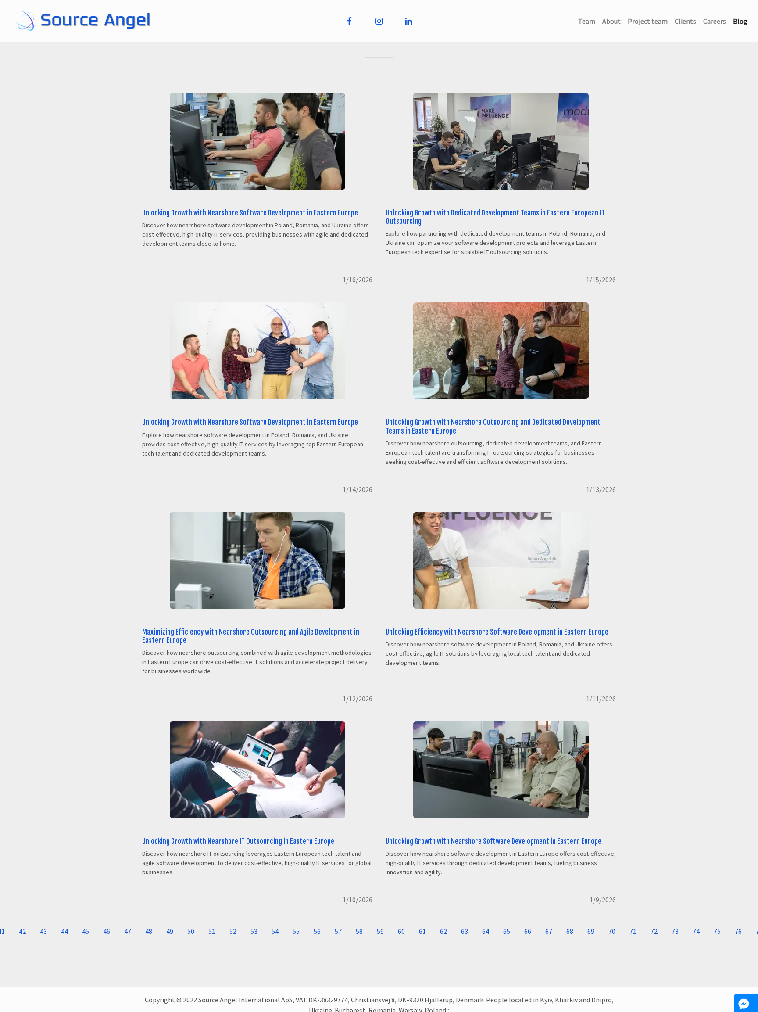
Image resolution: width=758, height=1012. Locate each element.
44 (64, 931)
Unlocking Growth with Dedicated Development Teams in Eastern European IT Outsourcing (495, 217)
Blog (742, 20)
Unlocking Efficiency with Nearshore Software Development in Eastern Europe (497, 632)
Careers (716, 20)
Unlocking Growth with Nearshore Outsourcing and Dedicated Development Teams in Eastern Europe (493, 426)
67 (548, 931)
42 (22, 931)
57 (338, 931)
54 (275, 931)
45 (85, 931)
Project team (649, 20)
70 (611, 931)
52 (232, 931)
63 (464, 931)
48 (148, 931)
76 (738, 931)
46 (106, 931)
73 (675, 931)
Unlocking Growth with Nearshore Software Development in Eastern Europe (250, 212)
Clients (687, 20)
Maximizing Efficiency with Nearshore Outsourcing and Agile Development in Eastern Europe (250, 636)
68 (569, 931)
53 (253, 931)
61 (422, 931)
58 (359, 931)
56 (317, 931)
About (613, 20)
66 (527, 931)
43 (43, 931)
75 (717, 931)
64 (485, 931)
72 (654, 931)
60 (401, 931)
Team (588, 20)
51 (211, 931)
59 (380, 931)
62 (443, 931)
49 (169, 931)
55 (296, 931)
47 (127, 931)
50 (190, 931)
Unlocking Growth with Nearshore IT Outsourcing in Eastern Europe (238, 841)
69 (590, 931)
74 (696, 931)
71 (632, 931)
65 (506, 931)
